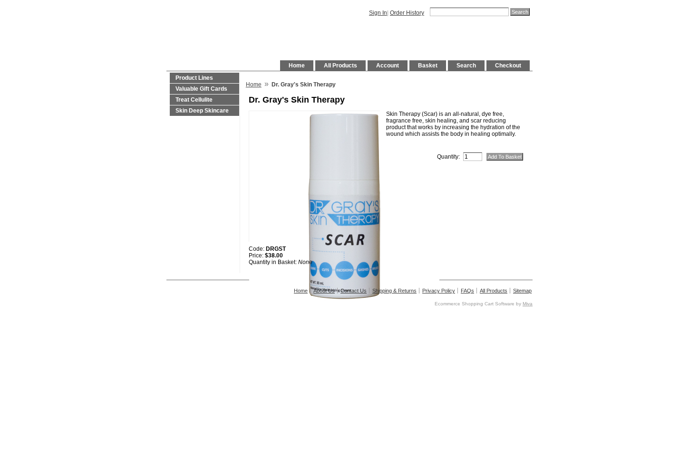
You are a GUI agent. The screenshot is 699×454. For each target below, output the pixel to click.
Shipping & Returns (394, 290)
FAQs (467, 290)
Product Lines (194, 78)
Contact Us (353, 290)
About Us (324, 290)
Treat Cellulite (194, 99)
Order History (407, 12)
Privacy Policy (438, 290)
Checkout (508, 65)
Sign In (378, 12)
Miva (528, 303)
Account (387, 65)
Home (297, 65)
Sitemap (522, 290)
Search (466, 65)
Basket (427, 65)
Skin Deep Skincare (202, 110)
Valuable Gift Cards (201, 88)
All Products (340, 65)
